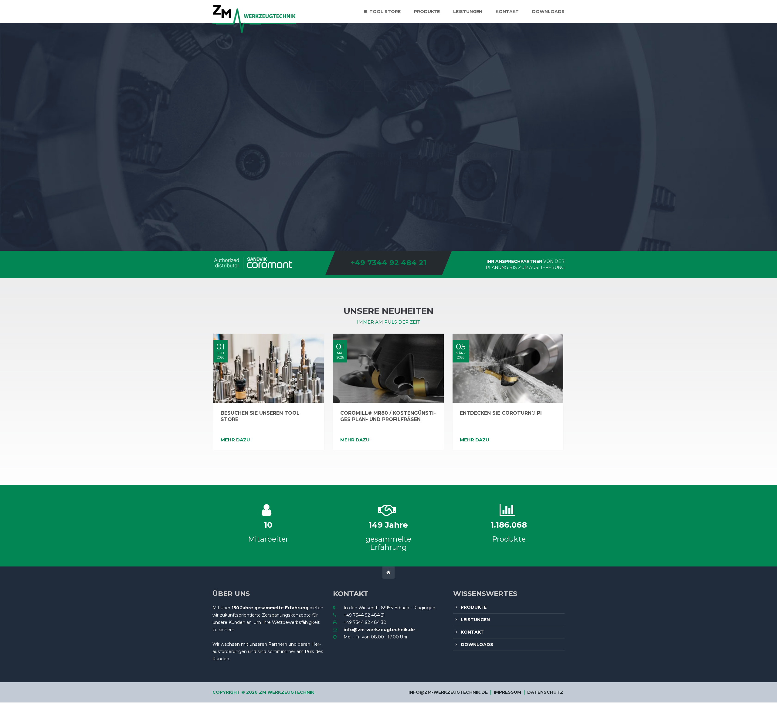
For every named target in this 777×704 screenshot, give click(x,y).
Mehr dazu (235, 440)
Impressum (507, 692)
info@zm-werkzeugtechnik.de (379, 629)
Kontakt (472, 632)
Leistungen (475, 619)
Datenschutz (545, 692)
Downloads (477, 644)
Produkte (474, 607)
